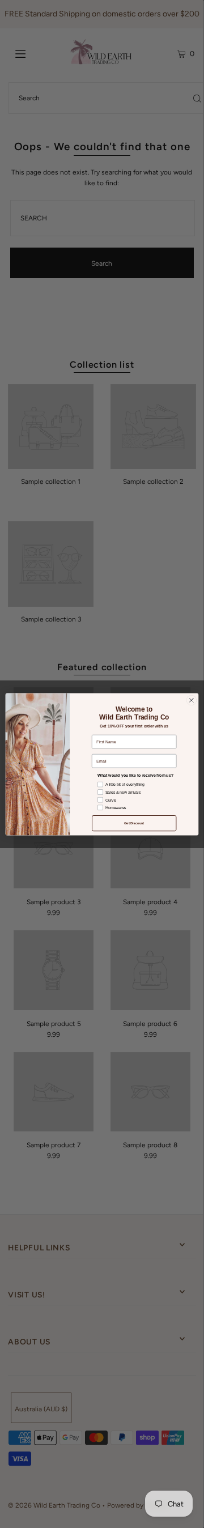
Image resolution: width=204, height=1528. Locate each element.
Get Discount (134, 823)
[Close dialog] (191, 700)
